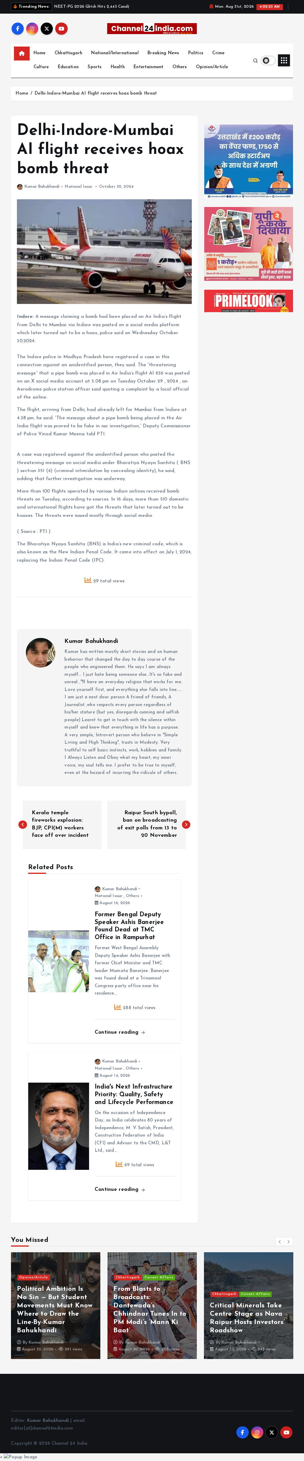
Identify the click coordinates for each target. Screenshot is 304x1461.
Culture (41, 67)
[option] (55, 1305)
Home (40, 53)
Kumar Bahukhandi (41, 186)
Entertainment (148, 67)
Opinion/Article (212, 67)
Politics (195, 53)
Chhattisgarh (68, 53)
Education (68, 67)
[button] (280, 1241)
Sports (95, 67)
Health (118, 67)
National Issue (78, 186)
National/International (114, 53)
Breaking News (163, 53)
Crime (218, 53)
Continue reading (117, 1032)
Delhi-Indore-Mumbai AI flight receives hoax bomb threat (95, 93)
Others (179, 67)
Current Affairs (159, 1277)
